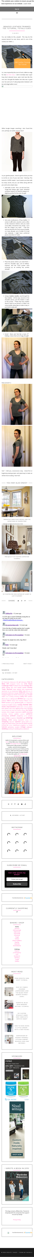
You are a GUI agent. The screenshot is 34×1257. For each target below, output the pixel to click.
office (8, 712)
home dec (27, 704)
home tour (20, 707)
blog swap (29, 693)
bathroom (11, 693)
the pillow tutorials (27, 723)
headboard (5, 705)
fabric (9, 701)
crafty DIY (23, 696)
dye (24, 699)
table (17, 723)
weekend (26, 729)
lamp (13, 708)
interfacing (25, 706)
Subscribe (17, 884)
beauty (16, 693)
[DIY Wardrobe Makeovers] (17, 1200)
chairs (3, 696)
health (10, 705)
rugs (24, 718)
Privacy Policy (17, 1220)
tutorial (4, 727)
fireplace (21, 700)
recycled (19, 718)
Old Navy (17, 958)
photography (5, 716)
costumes (16, 696)
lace (10, 708)
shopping (5, 722)
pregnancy (20, 716)
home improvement (9, 707)
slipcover (11, 721)
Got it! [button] (17, 9)
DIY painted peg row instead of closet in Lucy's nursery (17, 595)
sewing (29, 717)
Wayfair (17, 942)
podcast (13, 716)
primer (25, 715)
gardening (18, 702)
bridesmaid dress (23, 694)
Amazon (17, 928)
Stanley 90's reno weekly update (16, 687)
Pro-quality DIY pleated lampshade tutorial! (17, 557)
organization (18, 712)
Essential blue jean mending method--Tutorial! (22, 1004)
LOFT (17, 954)
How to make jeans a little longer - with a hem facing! (22, 1027)
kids (3, 708)
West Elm (17, 944)
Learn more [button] (27, 3)
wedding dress (19, 729)
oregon (12, 712)
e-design (28, 699)
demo (8, 699)
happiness (29, 702)
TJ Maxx (17, 939)
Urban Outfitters (17, 940)
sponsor (18, 722)
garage (12, 702)
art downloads (14, 691)
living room (23, 708)
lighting (18, 708)
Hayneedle (17, 933)
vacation (17, 727)
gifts (22, 702)
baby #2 (25, 691)
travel (30, 725)
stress (14, 723)
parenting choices (7, 714)
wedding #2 (11, 729)
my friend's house (20, 710)
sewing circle (7, 720)
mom (7, 742)
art (8, 691)
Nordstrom (17, 956)
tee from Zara (10, 75)
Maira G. (29, 1252)
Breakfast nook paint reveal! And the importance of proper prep (17, 520)
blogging (4, 694)
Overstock (17, 935)
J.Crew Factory (17, 952)
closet (7, 696)
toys (27, 725)
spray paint (25, 722)
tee (20, 723)
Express (17, 951)
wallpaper (29, 727)
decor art (4, 699)
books (15, 695)
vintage (23, 727)
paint (24, 712)
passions (22, 714)
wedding (5, 729)
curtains (30, 696)
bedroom (22, 693)
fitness (26, 700)
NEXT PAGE (28, 663)
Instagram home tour (16, 684)
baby (20, 691)
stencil (10, 723)
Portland (15, 685)
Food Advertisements (17, 897)
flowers (30, 700)
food (3, 702)
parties (17, 714)
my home (29, 710)
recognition (13, 718)
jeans (30, 707)
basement (5, 693)
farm (17, 700)
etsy (31, 699)
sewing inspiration (18, 720)
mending (29, 708)
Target (17, 937)
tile (7, 725)
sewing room (28, 720)
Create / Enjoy (11, 1252)
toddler (10, 725)
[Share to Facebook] (21, 601)
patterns (29, 714)
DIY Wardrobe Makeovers (9, 682)
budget (30, 695)
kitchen (7, 708)
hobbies (14, 705)
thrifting (4, 725)
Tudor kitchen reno (19, 689)
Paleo (11, 686)
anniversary (28, 689)
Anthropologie (17, 930)
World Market (17, 945)
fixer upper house (15, 743)
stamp (30, 721)
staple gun (4, 723)
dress (20, 698)
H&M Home (17, 932)
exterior (4, 700)
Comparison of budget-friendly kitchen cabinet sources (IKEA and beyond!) (22, 1039)
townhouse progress (19, 725)
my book (11, 710)
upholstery (11, 727)
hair (25, 702)
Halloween (24, 682)
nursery (4, 712)
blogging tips (10, 694)
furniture (8, 702)
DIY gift (19, 682)
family (13, 700)
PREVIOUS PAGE (8, 663)
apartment (4, 691)
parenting (29, 712)
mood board (5, 710)
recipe (7, 718)
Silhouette (21, 685)
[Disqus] (17, 634)
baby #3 (30, 691)
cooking (11, 696)
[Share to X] (18, 601)
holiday (20, 705)
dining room (14, 699)
